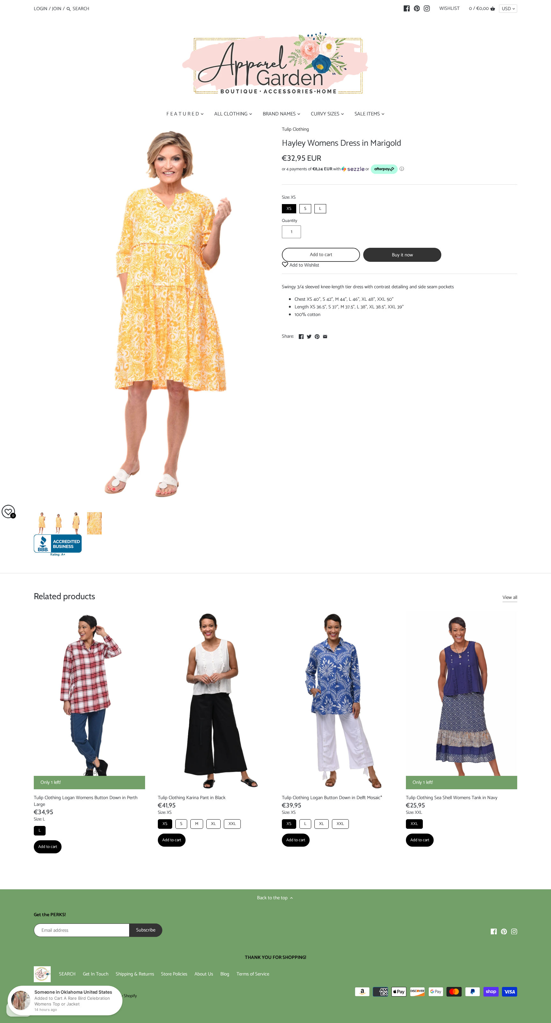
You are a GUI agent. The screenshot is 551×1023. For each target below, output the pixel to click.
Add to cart (321, 255)
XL (213, 824)
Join (57, 9)
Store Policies (174, 974)
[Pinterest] (417, 9)
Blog (224, 974)
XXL (232, 824)
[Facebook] (407, 9)
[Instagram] (427, 9)
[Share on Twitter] (309, 336)
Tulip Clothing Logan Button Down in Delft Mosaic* (332, 797)
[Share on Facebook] (301, 336)
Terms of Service (253, 974)
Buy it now (402, 255)
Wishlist (449, 8)
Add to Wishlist (303, 265)
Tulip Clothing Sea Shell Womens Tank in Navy (451, 797)
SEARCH (67, 974)
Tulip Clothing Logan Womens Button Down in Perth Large (85, 801)
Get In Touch (95, 974)
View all (510, 597)
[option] (41, 523)
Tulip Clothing (295, 129)
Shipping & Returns (135, 974)
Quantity (289, 220)
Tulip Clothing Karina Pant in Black (191, 797)
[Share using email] (325, 336)
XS (289, 208)
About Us (204, 974)
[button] (399, 169)
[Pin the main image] (317, 336)
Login (41, 9)
